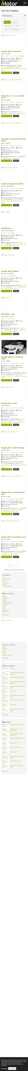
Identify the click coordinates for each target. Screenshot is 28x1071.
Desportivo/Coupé (10, 411)
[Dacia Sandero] (14, 218)
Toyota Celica (13, 704)
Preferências (4, 1068)
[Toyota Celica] (6, 706)
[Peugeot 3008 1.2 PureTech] (14, 41)
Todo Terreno (6, 610)
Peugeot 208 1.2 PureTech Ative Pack (13, 493)
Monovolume (6, 603)
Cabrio (4, 595)
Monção (3, 199)
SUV (6, 60)
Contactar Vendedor (7, 72)
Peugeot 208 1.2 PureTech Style (12, 448)
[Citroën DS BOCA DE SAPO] (6, 678)
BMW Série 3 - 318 (7, 314)
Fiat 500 (12, 668)
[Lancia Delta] (6, 692)
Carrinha (7, 367)
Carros (8, 22)
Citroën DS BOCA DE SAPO (17, 677)
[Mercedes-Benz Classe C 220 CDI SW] (6, 710)
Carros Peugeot (20, 56)
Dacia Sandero (6, 228)
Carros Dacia (11, 232)
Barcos (7, 29)
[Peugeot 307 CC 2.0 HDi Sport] (6, 701)
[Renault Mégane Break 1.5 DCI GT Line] (6, 697)
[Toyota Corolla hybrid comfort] (14, 174)
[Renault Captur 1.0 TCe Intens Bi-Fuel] (6, 687)
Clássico (5, 600)
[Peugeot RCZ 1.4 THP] (14, 393)
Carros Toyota (19, 188)
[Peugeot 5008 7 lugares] (14, 261)
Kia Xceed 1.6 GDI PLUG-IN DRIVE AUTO (13, 140)
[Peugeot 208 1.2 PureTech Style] (14, 438)
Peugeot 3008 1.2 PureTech (11, 51)
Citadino (7, 149)
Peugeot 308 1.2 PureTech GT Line (13, 537)
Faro (4, 650)
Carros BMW (19, 102)
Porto (8, 113)
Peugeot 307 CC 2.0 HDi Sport (17, 700)
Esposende (4, 67)
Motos (16, 25)
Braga (14, 67)
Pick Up (4, 605)
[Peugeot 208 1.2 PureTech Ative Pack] (14, 482)
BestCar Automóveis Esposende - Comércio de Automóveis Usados (14, 68)
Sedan (4, 607)
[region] (14, 1064)
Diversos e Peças (15, 29)
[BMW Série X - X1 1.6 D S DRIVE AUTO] (14, 86)
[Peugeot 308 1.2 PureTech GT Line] (14, 527)
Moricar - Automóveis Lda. (18, 113)
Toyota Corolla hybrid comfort (12, 184)
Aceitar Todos (12, 1068)
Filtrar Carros (8, 15)
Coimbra (5, 648)
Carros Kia (18, 145)
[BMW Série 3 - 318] (14, 304)
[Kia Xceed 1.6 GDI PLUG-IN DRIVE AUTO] (14, 129)
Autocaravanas (9, 25)
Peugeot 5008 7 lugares (9, 271)
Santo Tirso (20, 111)
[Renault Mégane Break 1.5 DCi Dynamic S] (6, 683)
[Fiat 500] (6, 669)
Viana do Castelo (15, 199)
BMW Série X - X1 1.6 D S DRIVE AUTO (12, 97)
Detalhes (16, 72)
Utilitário (7, 456)
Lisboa (4, 652)
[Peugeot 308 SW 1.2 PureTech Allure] (14, 347)
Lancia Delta (13, 691)
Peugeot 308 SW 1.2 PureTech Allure (12, 358)
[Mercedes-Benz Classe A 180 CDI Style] (6, 674)
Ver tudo (6, 615)
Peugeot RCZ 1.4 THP (9, 403)
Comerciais (15, 22)
